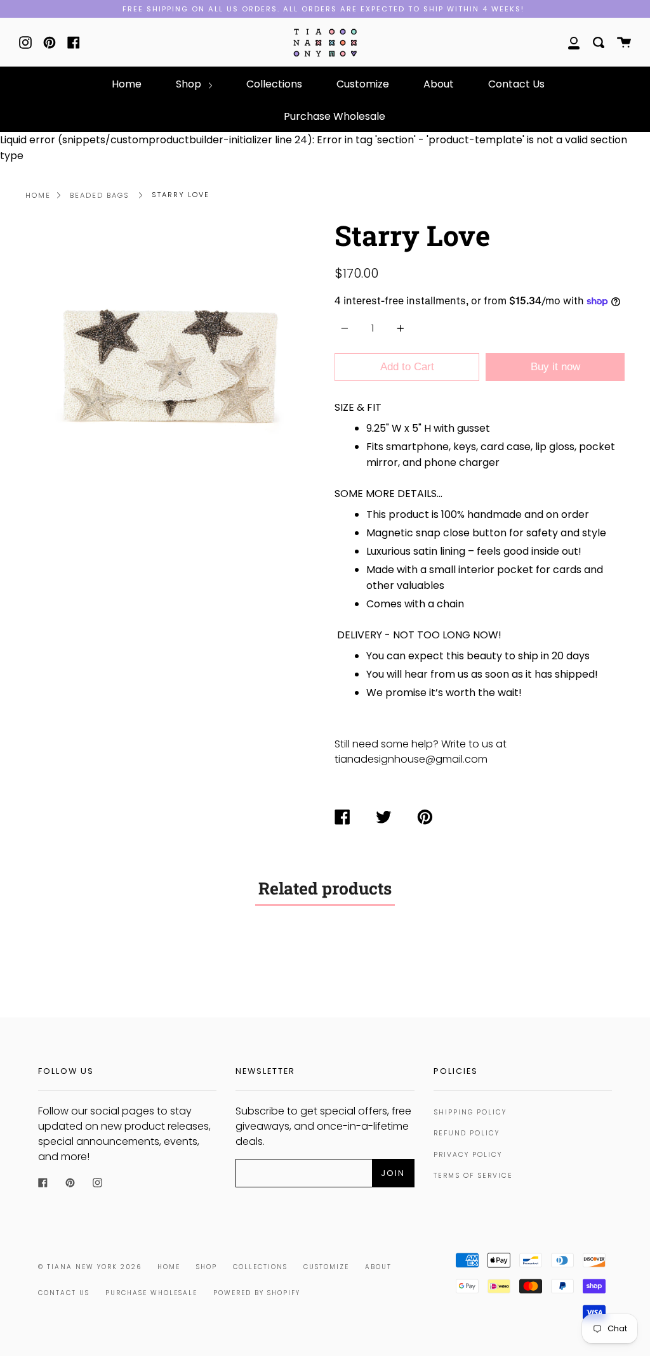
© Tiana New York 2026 (90, 1267)
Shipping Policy (470, 1112)
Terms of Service (473, 1175)
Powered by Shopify (256, 1293)
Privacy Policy (468, 1154)
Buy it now (555, 367)
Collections (274, 84)
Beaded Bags (99, 195)
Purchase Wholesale (334, 116)
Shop (190, 84)
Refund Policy (467, 1133)
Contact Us (516, 84)
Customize (362, 84)
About (438, 84)
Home (127, 84)
